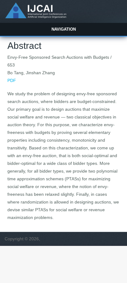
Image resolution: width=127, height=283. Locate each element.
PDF (11, 80)
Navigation (63, 29)
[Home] (35, 16)
